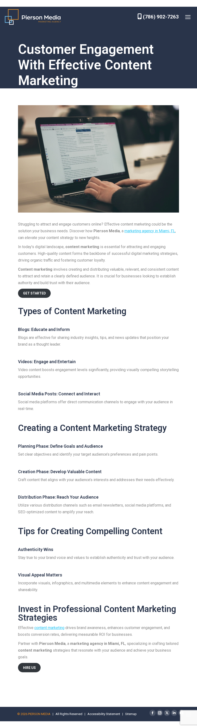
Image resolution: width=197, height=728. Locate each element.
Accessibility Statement (103, 714)
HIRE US (29, 668)
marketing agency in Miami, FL (149, 231)
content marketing (49, 627)
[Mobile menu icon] (188, 17)
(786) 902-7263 (160, 17)
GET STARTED (34, 293)
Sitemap (131, 714)
